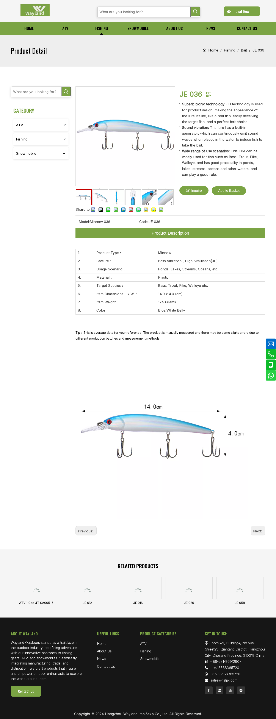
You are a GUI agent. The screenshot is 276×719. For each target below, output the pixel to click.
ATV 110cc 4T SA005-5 (36, 603)
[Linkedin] (219, 690)
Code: (144, 222)
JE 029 (189, 603)
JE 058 (240, 603)
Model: (84, 222)
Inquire (196, 190)
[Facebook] (209, 690)
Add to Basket (229, 190)
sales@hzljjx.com (223, 680)
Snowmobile (26, 153)
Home (102, 643)
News (101, 659)
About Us (104, 651)
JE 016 (138, 603)
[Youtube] (230, 690)
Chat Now (242, 11)
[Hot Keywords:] (195, 11)
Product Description (170, 233)
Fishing (21, 139)
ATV (19, 125)
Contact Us (26, 691)
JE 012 (87, 603)
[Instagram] (241, 690)
